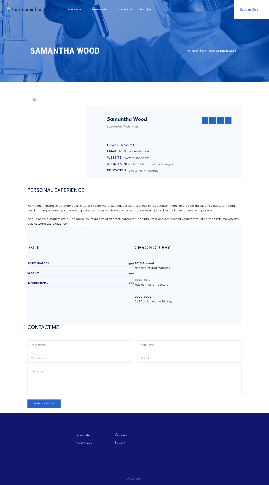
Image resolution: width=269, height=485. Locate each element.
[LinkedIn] (228, 120)
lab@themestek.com (134, 151)
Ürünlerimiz (99, 9)
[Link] (224, 9)
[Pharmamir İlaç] (24, 9)
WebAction (135, 478)
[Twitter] (205, 120)
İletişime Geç (249, 9)
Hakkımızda (124, 9)
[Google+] (220, 120)
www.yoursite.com (136, 158)
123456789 (128, 145)
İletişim (146, 9)
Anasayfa (75, 9)
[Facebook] (212, 120)
